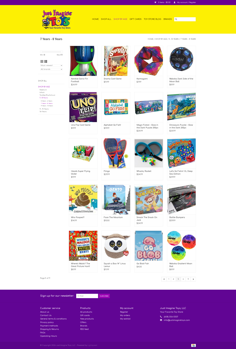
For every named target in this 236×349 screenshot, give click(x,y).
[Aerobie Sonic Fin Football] (83, 61)
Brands (167, 19)
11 (188, 279)
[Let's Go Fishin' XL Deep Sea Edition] (181, 153)
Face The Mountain (113, 217)
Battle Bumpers (177, 217)
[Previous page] (164, 279)
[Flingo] (116, 153)
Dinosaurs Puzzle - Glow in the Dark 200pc (181, 126)
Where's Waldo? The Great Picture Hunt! (80, 265)
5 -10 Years (174, 39)
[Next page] (193, 279)
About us (44, 312)
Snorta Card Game (113, 79)
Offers (83, 322)
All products (86, 312)
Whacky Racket (144, 171)
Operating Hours (48, 336)
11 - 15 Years (44, 109)
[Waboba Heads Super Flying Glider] (83, 153)
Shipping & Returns (49, 329)
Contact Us (45, 315)
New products (87, 319)
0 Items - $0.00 (164, 2)
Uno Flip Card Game (80, 125)
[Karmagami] (148, 61)
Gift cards (135, 19)
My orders (125, 315)
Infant (42, 92)
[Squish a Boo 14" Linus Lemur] (116, 246)
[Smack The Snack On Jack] (148, 199)
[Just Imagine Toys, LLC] (59, 19)
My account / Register (186, 2)
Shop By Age (120, 19)
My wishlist (125, 319)
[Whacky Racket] (148, 153)
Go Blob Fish (143, 264)
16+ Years (43, 112)
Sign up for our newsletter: (57, 295)
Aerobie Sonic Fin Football (79, 80)
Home (95, 19)
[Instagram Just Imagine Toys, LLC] (193, 296)
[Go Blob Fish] (148, 246)
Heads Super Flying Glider (80, 172)
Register (124, 312)
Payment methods (49, 326)
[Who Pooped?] (83, 199)
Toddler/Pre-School (47, 95)
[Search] (176, 19)
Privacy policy (47, 322)
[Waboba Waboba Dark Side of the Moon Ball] (181, 61)
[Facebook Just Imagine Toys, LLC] (189, 296)
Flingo (107, 171)
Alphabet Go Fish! (112, 125)
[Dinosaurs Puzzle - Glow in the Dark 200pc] (181, 107)
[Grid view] (42, 61)
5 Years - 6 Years (46, 101)
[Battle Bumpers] (181, 199)
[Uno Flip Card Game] (83, 107)
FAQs (42, 333)
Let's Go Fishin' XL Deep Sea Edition (181, 172)
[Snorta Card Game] (116, 61)
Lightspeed (92, 345)
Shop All (106, 19)
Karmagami (142, 79)
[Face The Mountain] (116, 199)
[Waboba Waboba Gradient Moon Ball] (181, 246)
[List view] (45, 61)
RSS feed (84, 329)
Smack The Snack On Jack (147, 218)
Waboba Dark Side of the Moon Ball (181, 80)
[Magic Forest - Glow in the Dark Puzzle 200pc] (148, 107)
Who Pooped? (77, 217)
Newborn (43, 90)
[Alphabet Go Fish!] (116, 107)
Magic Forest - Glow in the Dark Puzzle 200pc (147, 126)
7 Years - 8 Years (188, 39)
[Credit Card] (193, 345)
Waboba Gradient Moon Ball (180, 265)
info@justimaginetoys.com (177, 320)
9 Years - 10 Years (47, 105)
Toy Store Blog (152, 19)
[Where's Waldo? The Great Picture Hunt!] (83, 246)
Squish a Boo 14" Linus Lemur (115, 265)
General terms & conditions (53, 319)
